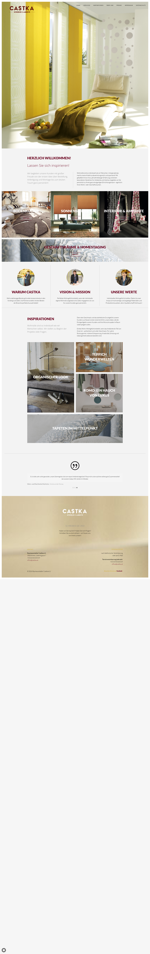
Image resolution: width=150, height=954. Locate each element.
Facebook (119, 571)
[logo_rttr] (22, 7)
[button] (73, 487)
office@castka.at (32, 560)
